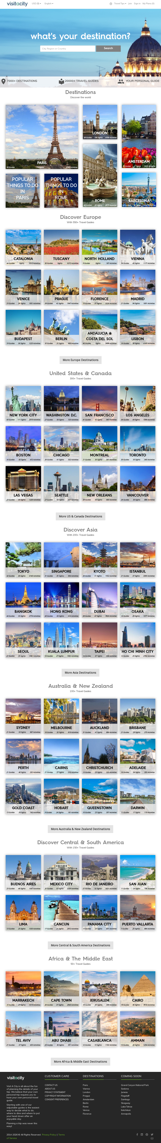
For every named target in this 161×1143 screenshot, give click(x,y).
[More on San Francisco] (99, 403)
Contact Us (51, 1085)
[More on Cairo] (137, 989)
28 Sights (136, 1045)
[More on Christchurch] (99, 756)
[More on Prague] (61, 287)
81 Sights (98, 205)
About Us (50, 1088)
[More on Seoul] (23, 640)
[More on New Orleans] (99, 483)
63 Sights (98, 419)
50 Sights (60, 419)
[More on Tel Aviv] (23, 1029)
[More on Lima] (23, 912)
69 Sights (21, 576)
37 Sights (98, 303)
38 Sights (136, 343)
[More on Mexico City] (61, 872)
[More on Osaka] (137, 600)
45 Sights (136, 263)
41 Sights (60, 459)
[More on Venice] (23, 287)
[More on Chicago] (61, 444)
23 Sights (98, 772)
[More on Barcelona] (139, 190)
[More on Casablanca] (99, 1029)
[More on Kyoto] (99, 560)
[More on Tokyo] (23, 560)
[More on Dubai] (99, 600)
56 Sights (21, 343)
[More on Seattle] (61, 483)
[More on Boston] (23, 444)
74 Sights (40, 167)
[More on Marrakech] (23, 989)
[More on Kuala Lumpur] (61, 640)
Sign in (137, 3)
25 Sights (136, 656)
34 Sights (136, 772)
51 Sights (60, 343)
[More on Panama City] (99, 912)
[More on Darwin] (137, 796)
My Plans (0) (148, 3)
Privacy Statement (55, 1092)
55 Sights (136, 459)
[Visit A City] (16, 1078)
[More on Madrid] (137, 287)
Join (130, 3)
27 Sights (59, 656)
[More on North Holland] (99, 247)
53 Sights (98, 499)
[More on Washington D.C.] (61, 403)
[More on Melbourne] (61, 716)
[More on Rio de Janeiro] (99, 872)
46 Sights (21, 888)
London (86, 1092)
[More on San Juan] (137, 872)
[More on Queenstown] (99, 796)
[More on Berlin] (61, 327)
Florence (87, 1113)
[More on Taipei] (99, 640)
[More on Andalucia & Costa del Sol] (99, 327)
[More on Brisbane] (137, 716)
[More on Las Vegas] (23, 483)
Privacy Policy (49, 1134)
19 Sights (98, 1045)
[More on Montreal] (99, 444)
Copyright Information (58, 1096)
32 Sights (60, 732)
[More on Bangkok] (23, 600)
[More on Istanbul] (137, 560)
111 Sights (22, 419)
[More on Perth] (23, 756)
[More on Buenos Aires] (23, 872)
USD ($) (36, 3)
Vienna (86, 1088)
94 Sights (136, 303)
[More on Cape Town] (61, 989)
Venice (86, 1110)
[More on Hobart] (61, 796)
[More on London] (100, 122)
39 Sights (21, 656)
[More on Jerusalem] (99, 989)
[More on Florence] (99, 287)
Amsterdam (88, 1099)
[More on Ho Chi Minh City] (137, 640)
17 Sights (136, 812)
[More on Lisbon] (137, 327)
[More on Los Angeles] (137, 403)
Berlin (86, 1103)
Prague (86, 1096)
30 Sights (136, 499)
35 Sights (98, 459)
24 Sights (22, 812)
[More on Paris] (42, 137)
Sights (21, 263)
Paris (85, 1085)
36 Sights (21, 303)
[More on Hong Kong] (61, 600)
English (48, 3)
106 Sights (98, 137)
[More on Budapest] (23, 327)
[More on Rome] (100, 175)
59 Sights (136, 419)
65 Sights (60, 616)
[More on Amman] (137, 1029)
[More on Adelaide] (137, 756)
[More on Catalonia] (23, 247)
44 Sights (21, 499)
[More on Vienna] (137, 247)
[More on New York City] (23, 403)
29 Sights (136, 616)
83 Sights (137, 205)
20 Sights (136, 928)
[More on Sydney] (23, 716)
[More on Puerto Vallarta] (137, 912)
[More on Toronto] (137, 444)
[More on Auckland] (99, 716)
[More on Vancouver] (137, 483)
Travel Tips (119, 3)
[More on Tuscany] (61, 247)
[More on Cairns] (61, 756)
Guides (10, 167)
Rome (86, 1106)
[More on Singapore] (61, 560)
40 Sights (22, 772)
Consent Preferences (57, 1099)
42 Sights (59, 303)
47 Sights (137, 166)
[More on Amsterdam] (139, 136)
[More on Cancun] (61, 912)
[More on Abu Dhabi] (61, 1029)
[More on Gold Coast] (23, 796)
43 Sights (60, 499)
